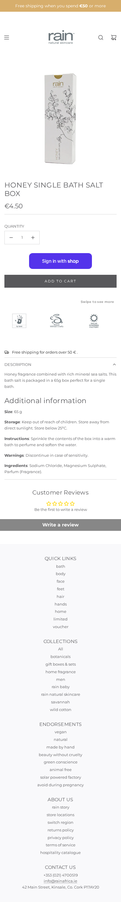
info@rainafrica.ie (60, 881)
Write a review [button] (60, 525)
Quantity (14, 226)
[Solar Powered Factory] (97, 320)
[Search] (100, 37)
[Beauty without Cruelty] (59, 320)
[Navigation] (6, 37)
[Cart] (113, 37)
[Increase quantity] (32, 237)
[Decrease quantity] (11, 237)
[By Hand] (22, 320)
